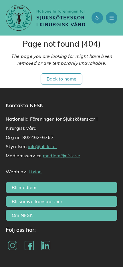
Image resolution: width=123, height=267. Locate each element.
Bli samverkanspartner (37, 201)
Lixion (35, 171)
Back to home (62, 79)
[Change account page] (97, 17)
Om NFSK (22, 215)
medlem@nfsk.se (61, 155)
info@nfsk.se (42, 146)
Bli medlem (24, 187)
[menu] (111, 17)
